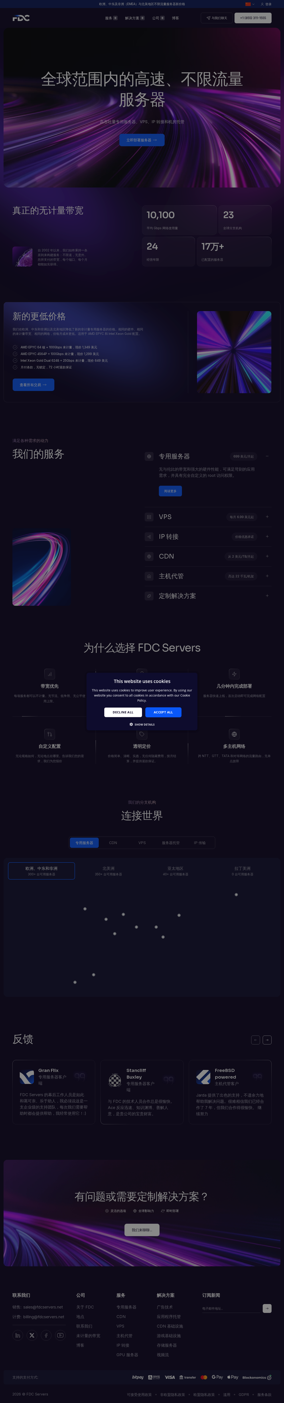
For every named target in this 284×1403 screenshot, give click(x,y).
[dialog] (142, 701)
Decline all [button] (123, 712)
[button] (142, 724)
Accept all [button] (163, 712)
